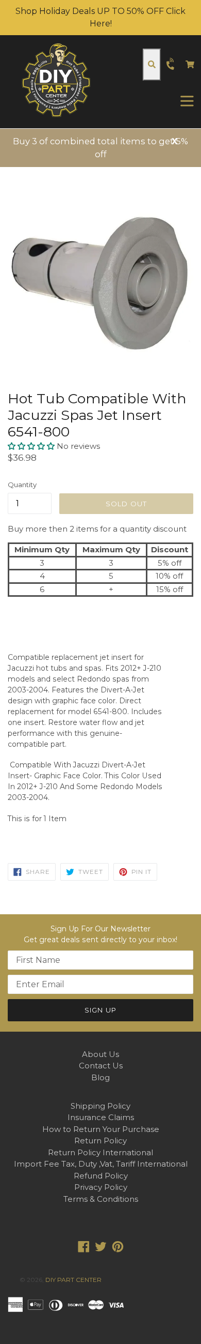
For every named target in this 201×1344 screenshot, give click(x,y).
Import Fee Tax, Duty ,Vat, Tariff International (101, 1164)
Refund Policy (101, 1176)
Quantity (22, 484)
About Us (100, 1054)
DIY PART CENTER (73, 1279)
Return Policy (100, 1140)
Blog (100, 1077)
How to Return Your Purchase (100, 1129)
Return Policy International (100, 1152)
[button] (32, 446)
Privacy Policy (100, 1187)
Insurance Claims (101, 1117)
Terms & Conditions (100, 1199)
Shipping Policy (100, 1106)
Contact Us (101, 1065)
